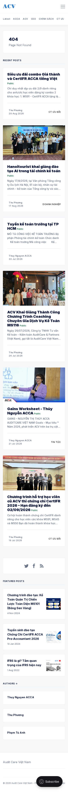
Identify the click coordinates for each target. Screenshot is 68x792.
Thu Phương (15, 110)
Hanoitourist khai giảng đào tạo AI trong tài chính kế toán (33, 168)
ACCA (16, 18)
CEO (33, 18)
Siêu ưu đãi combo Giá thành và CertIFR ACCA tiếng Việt (33, 76)
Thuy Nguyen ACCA (20, 255)
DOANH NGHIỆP (52, 204)
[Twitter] (26, 565)
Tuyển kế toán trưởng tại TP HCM (33, 226)
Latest (6, 18)
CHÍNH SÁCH (46, 18)
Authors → (10, 683)
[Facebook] (34, 565)
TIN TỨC (56, 442)
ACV (25, 18)
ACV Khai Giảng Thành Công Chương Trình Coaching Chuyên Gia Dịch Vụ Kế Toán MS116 (33, 318)
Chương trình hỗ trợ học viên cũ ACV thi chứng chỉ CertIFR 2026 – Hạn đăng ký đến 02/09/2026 (33, 503)
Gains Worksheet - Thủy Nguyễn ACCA (30, 411)
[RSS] (41, 565)
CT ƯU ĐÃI (55, 112)
